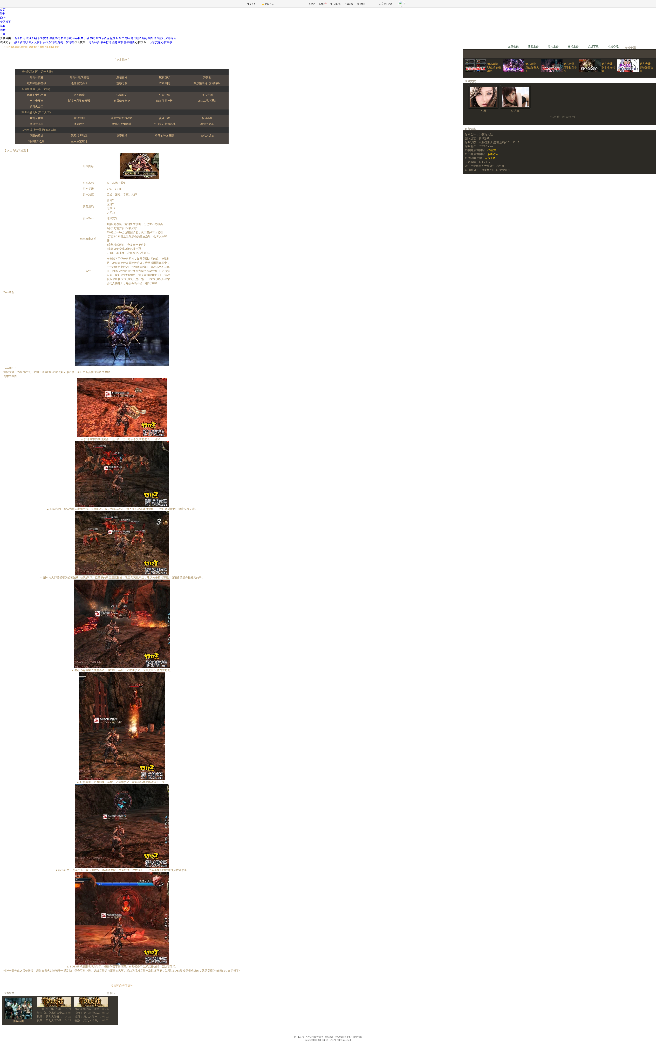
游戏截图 (18, 1021)
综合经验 (94, 42)
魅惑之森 (121, 83)
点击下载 (490, 158)
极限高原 (207, 118)
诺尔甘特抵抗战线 (122, 118)
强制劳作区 (36, 118)
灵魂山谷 (164, 118)
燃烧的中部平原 (36, 94)
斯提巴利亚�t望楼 (79, 100)
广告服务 (319, 1037)
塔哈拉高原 (36, 123)
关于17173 (299, 1037)
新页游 (322, 4)
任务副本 (117, 42)
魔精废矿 (164, 77)
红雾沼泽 (164, 94)
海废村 (207, 77)
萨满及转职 (50, 42)
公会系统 (89, 38)
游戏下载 (593, 46)
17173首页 (251, 4)
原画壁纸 (159, 38)
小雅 (483, 110)
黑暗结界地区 (79, 135)
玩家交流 (155, 42)
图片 (2, 30)
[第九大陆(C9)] (54, 1006)
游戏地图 (136, 38)
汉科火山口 (36, 106)
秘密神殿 (121, 135)
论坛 (2, 17)
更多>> (111, 993)
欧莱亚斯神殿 (164, 100)
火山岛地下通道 (207, 100)
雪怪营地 (79, 118)
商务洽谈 (329, 1037)
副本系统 (101, 38)
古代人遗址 (207, 135)
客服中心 (348, 1037)
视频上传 (573, 46)
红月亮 (515, 110)
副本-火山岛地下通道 (49, 47)
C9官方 (491, 150)
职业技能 (43, 38)
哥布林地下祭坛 (79, 77)
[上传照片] (554, 116)
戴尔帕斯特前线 (36, 83)
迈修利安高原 (79, 83)
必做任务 (112, 38)
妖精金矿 (121, 94)
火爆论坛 (170, 38)
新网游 (312, 4)
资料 (2, 13)
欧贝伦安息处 (122, 100)
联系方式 (339, 1037)
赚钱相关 (129, 42)
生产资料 (124, 38)
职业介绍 (31, 38)
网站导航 (269, 4)
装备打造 (105, 42)
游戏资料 (33, 47)
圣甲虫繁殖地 (79, 141)
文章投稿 (513, 46)
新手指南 (19, 38)
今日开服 (349, 4)
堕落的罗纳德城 (121, 123)
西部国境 (79, 94)
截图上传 (533, 46)
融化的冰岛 (207, 123)
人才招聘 (309, 1037)
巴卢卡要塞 (36, 100)
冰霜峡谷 (79, 123)
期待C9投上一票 (483, 51)
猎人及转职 (35, 42)
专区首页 (5, 21)
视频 (2, 25)
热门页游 (361, 4)
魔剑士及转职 (65, 42)
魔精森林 (121, 77)
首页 (2, 9)
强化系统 (54, 38)
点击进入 (492, 154)
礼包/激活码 (335, 4)
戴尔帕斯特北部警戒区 (207, 83)
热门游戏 (388, 4)
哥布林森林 (36, 77)
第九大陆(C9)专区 (19, 47)
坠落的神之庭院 (164, 135)
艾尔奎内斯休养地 (164, 123)
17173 (6, 47)
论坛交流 (613, 46)
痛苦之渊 (207, 94)
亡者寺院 (164, 83)
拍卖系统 (66, 38)
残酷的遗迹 (36, 135)
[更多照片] (568, 116)
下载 (2, 34)
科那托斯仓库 (36, 141)
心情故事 (166, 42)
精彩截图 (147, 38)
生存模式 (77, 38)
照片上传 (553, 46)
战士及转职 (21, 42)
